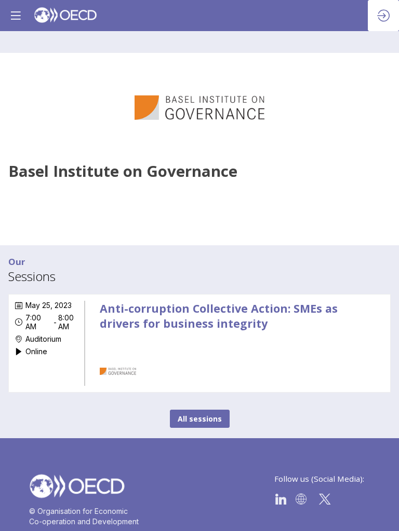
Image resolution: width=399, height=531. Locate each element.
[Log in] (383, 15)
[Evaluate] (372, 312)
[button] (15, 15)
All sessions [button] (200, 419)
